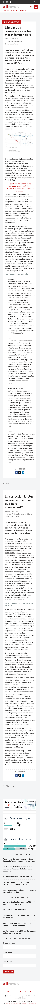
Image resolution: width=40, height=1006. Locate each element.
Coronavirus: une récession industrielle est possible (19, 916)
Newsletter (33, 2)
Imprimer (21, 469)
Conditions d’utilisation (12, 1004)
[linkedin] (23, 472)
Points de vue (11, 22)
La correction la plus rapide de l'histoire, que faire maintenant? (19, 903)
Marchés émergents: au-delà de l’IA (17, 877)
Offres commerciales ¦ (15, 992)
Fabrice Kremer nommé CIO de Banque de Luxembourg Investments (19, 883)
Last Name (7, 962)
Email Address (9, 943)
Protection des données (28, 1004)
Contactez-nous (31, 992)
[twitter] (19, 472)
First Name (7, 952)
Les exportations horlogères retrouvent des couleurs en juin (19, 891)
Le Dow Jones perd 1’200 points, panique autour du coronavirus (19, 932)
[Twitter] (7, 2)
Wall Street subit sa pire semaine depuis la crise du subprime (17, 924)
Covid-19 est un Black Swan (14, 910)
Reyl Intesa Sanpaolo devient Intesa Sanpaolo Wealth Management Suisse (19, 860)
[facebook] (16, 472)
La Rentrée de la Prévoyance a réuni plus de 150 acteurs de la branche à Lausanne (18, 869)
